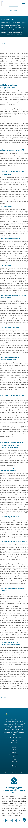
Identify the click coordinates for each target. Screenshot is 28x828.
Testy (14, 745)
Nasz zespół (14, 742)
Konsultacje (14, 747)
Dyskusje (14, 749)
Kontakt (14, 759)
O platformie (14, 740)
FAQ (14, 757)
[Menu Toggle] (23, 3)
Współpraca (14, 761)
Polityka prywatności (14, 754)
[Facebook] (12, 766)
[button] (25, 43)
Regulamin (14, 752)
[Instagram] (15, 766)
